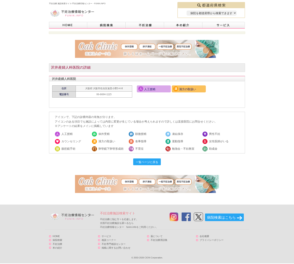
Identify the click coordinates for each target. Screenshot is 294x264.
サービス (223, 25)
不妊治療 (57, 244)
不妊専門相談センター (114, 244)
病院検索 (106, 25)
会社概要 (204, 236)
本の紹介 (183, 25)
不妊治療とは (145, 25)
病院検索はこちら (221, 218)
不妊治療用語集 (159, 240)
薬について (157, 236)
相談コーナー (109, 240)
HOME (68, 25)
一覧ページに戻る (147, 162)
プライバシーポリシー (212, 240)
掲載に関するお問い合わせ (116, 247)
